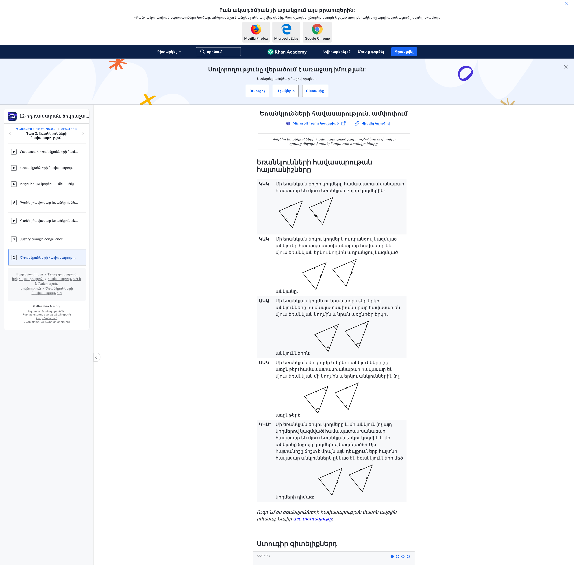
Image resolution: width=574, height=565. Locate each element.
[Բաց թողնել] (566, 3)
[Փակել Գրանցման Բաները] (565, 66)
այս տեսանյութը (312, 519)
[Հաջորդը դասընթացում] (83, 133)
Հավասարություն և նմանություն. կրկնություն (50, 283)
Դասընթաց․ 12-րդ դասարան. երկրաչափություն (36, 129)
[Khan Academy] (287, 51)
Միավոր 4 (69, 129)
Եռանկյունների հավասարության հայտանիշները (49, 168)
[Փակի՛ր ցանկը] (96, 357)
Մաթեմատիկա (29, 274)
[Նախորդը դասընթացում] (10, 133)
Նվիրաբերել (334, 52)
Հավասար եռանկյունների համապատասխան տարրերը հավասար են (49, 152)
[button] (392, 556)
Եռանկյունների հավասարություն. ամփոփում (49, 257)
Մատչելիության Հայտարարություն (47, 321)
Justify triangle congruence (41, 239)
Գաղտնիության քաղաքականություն (46, 314)
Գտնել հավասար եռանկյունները (49, 202)
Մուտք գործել (371, 52)
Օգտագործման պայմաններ (46, 311)
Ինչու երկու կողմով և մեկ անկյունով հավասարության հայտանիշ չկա (49, 184)
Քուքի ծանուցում (46, 318)
